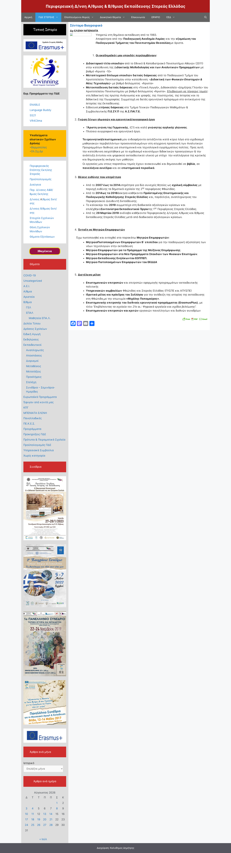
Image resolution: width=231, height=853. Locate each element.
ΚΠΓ (26, 407)
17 (26, 819)
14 (50, 813)
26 (38, 824)
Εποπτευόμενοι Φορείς (77, 17)
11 (32, 813)
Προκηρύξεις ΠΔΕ (34, 434)
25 (32, 824)
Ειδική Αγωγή (32, 334)
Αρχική (28, 17)
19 (38, 819)
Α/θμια (27, 291)
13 (44, 813)
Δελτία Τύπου (32, 323)
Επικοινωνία (138, 17)
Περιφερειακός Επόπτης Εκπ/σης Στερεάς (41, 169)
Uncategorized (32, 280)
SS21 (33, 115)
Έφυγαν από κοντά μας (38, 402)
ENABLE (35, 104)
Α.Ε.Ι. (26, 286)
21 (51, 819)
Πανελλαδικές (32, 418)
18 (32, 819)
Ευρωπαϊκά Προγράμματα (40, 396)
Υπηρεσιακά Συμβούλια (38, 450)
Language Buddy (40, 110)
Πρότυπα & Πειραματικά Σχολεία (44, 439)
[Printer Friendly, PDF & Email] (195, 318)
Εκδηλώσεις (31, 339)
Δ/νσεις (35, 199)
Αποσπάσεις (34, 355)
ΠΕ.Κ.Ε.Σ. (29, 423)
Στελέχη (31, 382)
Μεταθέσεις (33, 366)
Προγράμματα (32, 429)
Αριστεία (29, 296)
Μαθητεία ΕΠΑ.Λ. (40, 318)
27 (44, 824)
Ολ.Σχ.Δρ (37, 151)
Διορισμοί (32, 360)
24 (26, 824)
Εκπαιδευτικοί (32, 344)
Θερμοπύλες (39, 147)
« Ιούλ (43, 839)
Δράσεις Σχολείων (35, 328)
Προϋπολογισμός (40, 179)
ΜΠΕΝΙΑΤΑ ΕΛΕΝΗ (35, 412)
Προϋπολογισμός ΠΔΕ (37, 445)
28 (50, 824)
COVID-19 (29, 275)
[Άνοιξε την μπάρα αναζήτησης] (205, 17)
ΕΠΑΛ (29, 312)
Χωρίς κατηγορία (34, 455)
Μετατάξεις (33, 371)
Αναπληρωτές (35, 350)
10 (26, 813)
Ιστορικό (28, 763)
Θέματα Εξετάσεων (42, 236)
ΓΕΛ (28, 307)
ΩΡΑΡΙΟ (155, 17)
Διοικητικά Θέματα (110, 17)
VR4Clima (36, 120)
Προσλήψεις (33, 376)
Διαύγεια (35, 184)
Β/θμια (27, 302)
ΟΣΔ (168, 17)
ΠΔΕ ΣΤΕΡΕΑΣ (46, 17)
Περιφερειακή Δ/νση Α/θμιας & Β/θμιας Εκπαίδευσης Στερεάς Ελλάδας (115, 6)
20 (44, 819)
